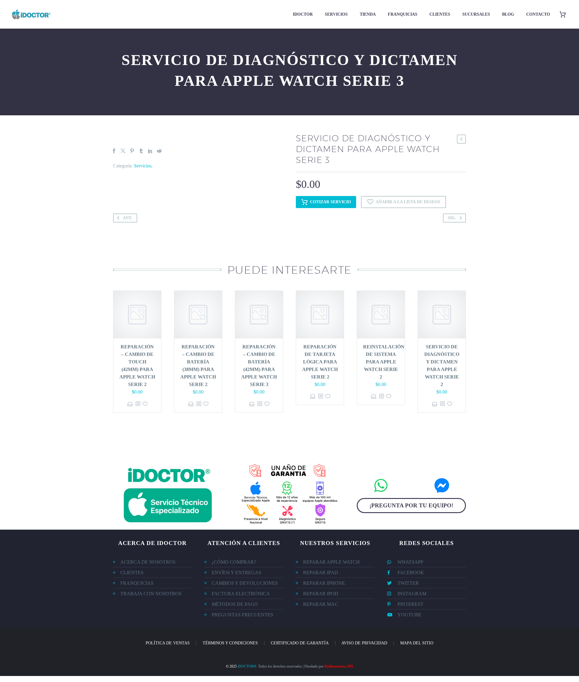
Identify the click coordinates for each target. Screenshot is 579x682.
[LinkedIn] (150, 150)
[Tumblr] (141, 150)
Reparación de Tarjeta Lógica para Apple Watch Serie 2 (320, 361)
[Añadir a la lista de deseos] (145, 404)
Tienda (368, 14)
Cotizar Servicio (330, 202)
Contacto (538, 14)
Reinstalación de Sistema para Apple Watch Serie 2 (383, 361)
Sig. (452, 218)
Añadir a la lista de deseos (408, 202)
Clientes (439, 14)
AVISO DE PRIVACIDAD (364, 643)
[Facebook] (114, 150)
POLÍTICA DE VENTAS (168, 643)
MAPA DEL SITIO (416, 643)
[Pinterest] (132, 150)
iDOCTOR (303, 14)
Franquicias (402, 14)
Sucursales (476, 14)
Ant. (127, 218)
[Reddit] (159, 150)
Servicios (336, 14)
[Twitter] (123, 150)
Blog (508, 14)
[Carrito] (565, 14)
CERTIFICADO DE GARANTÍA (300, 643)
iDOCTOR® (247, 666)
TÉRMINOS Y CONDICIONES (230, 643)
